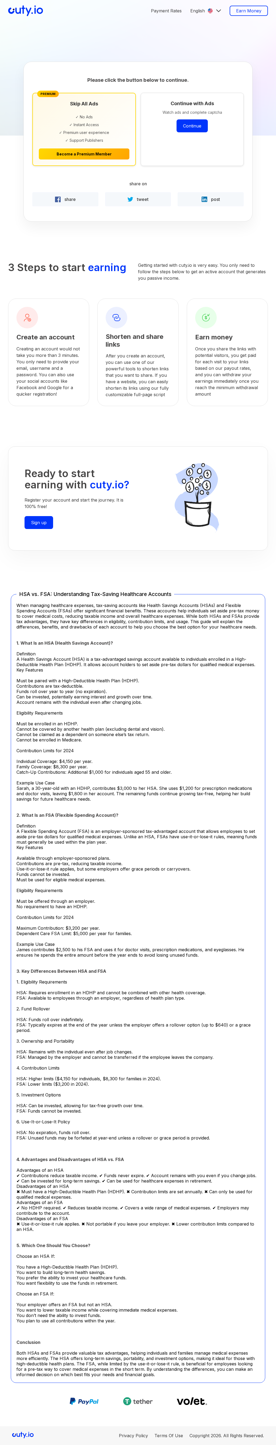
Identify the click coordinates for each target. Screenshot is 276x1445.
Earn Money (248, 10)
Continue (192, 126)
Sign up (39, 522)
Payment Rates (166, 11)
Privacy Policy (133, 1435)
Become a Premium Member (84, 154)
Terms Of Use (168, 1435)
